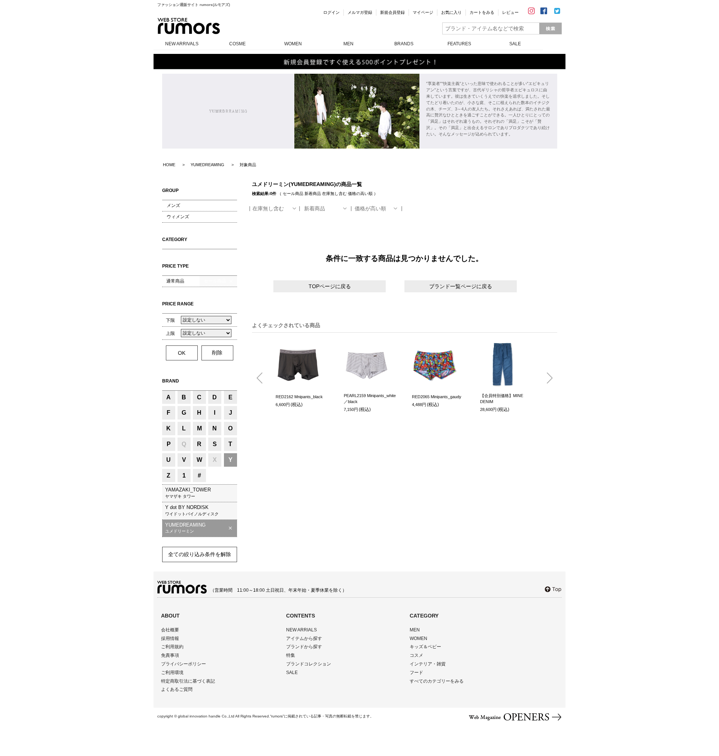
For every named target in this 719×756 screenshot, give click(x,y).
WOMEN (293, 43)
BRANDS (403, 43)
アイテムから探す (304, 638)
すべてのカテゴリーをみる (437, 681)
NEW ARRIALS (301, 629)
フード (416, 672)
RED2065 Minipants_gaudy (436, 396)
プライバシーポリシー (183, 664)
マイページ (423, 12)
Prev (263, 378)
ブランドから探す (304, 646)
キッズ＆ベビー (425, 646)
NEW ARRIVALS (181, 43)
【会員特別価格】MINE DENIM (501, 398)
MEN (348, 43)
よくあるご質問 (176, 689)
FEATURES (459, 43)
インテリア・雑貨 (428, 664)
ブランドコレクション (308, 664)
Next (547, 378)
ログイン (331, 12)
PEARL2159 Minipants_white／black (370, 398)
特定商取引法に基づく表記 (188, 681)
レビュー (510, 12)
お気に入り (451, 12)
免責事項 (170, 655)
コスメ (416, 655)
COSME (237, 43)
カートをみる (482, 12)
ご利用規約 (172, 646)
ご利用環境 (172, 672)
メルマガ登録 (360, 12)
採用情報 (170, 638)
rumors (188, 26)
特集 (290, 655)
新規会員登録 (392, 12)
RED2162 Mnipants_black (299, 396)
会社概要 (170, 629)
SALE (515, 43)
